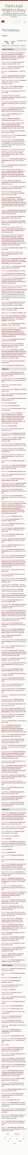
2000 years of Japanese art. (15, 523)
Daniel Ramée (16, 95)
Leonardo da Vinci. (15, 684)
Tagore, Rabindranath (7, 836)
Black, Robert (5, 448)
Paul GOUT (4, 287)
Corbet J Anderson (15, 252)
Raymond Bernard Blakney (15, 827)
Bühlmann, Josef (5, 221)
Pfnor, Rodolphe (5, 95)
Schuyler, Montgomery (7, 308)
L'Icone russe (20, 589)
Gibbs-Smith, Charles (6, 699)
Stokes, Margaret (5, 216)
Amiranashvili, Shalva (6, 460)
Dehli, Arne (4, 165)
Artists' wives (14, 428)
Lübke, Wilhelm (5, 454)
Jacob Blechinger (12, 151)
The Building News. (13, 71)
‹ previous (17, 1134)
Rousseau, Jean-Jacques (7, 1038)
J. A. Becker (21, 101)
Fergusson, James (6, 323)
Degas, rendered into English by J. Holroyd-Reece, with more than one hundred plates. (13, 466)
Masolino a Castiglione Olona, (16, 534)
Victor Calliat (15, 286)
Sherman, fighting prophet (14, 1089)
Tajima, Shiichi (5, 560)
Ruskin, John (4, 403)
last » (15, 1143)
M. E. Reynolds (16, 892)
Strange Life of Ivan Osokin (16, 968)
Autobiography (9, 1011)
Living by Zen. (17, 943)
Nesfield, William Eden (7, 187)
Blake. (11, 1100)
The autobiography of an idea (17, 973)
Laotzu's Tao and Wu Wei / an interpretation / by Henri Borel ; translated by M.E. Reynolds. (13, 893)
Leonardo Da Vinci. (12, 720)
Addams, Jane (5, 1016)
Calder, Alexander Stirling (7, 444)
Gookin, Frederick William (8, 639)
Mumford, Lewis (5, 977)
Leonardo (3, 378)
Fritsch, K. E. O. (5, 158)
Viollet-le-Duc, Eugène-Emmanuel (10, 80)
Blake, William (5, 610)
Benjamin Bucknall (6, 193)
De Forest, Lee (5, 1025)
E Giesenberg (12, 101)
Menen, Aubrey (5, 822)
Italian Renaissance (14, 787)
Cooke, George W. (5, 997)
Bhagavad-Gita (12, 852)
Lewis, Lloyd (4, 1047)
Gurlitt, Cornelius (5, 123)
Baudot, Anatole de (6, 286)
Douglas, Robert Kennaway (8, 872)
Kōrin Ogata (12, 560)
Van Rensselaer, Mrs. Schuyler (8, 135)
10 (10, 1138)
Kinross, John (5, 787)
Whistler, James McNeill (7, 389)
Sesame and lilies (13, 426)
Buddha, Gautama (6, 900)
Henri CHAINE (22, 286)
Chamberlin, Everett (6, 62)
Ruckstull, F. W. (5, 745)
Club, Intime (4, 270)
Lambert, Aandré (5, 169)
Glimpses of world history (17, 855)
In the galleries (14, 516)
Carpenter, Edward (6, 1006)
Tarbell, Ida (4, 1070)
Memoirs (14, 992)
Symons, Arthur (5, 474)
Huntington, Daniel (6, 663)
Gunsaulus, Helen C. (6, 585)
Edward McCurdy (13, 378)
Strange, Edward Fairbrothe (8, 483)
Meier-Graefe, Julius (6, 433)
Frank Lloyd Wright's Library (14, 8)
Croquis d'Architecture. (13, 270)
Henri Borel (18, 912)
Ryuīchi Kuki (21, 560)
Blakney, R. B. (4, 906)
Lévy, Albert (4, 180)
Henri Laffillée (17, 781)
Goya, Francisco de (6, 646)
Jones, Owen (4, 405)
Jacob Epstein (14, 448)
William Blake (14, 714)
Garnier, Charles (5, 91)
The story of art (13, 695)
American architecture (18, 308)
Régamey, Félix (5, 775)
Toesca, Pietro (5, 534)
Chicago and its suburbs (18, 62)
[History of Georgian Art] (18, 460)
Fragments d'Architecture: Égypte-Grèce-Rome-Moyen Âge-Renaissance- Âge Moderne (13, 109)
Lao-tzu (3, 827)
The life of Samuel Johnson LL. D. (18, 1115)
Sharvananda (4, 813)
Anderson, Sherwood (6, 992)
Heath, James (5, 1058)
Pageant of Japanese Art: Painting (16, 528)
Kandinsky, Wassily (6, 578)
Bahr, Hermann (5, 618)
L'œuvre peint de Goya (16, 646)
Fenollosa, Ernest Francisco (8, 413)
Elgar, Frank (4, 704)
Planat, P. (3, 273)
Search (5, 36)
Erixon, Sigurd (5, 519)
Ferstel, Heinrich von (6, 149)
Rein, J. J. (3, 765)
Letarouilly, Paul (5, 248)
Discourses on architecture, (18, 193)
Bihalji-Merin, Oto (6, 658)
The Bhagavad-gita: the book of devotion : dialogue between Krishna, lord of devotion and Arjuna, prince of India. (12, 926)
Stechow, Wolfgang (6, 669)
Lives (7, 1045)
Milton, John (4, 714)
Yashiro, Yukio (4, 523)
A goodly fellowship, (16, 1035)
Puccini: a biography (16, 1054)
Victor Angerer (16, 149)
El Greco (15, 384)
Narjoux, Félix (4, 315)
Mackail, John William (7, 1064)
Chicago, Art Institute (7, 501)
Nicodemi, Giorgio (6, 684)
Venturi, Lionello (5, 734)
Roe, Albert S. (4, 678)
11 (16, 1138)
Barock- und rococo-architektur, (17, 131)
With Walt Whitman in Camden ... (18, 1102)
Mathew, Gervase (5, 372)
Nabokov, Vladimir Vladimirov (8, 1109)
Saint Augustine (5, 989)
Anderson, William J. (6, 266)
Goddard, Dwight (5, 892)
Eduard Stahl (14, 169)
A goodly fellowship (15, 980)
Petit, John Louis (5, 339)
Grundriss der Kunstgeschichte (17, 792)
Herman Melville (14, 977)
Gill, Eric (3, 1011)
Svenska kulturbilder (14, 519)
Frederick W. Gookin (9, 503)
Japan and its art (17, 761)
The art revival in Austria (16, 408)
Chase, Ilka (4, 985)
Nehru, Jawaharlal (6, 855)
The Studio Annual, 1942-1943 (15, 471)
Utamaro (3, 635)
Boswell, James (5, 1115)
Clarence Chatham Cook (18, 454)
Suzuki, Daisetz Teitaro (7, 943)
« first (7, 1134)
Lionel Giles (12, 918)
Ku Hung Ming (5, 859)
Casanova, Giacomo (6, 1093)
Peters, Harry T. (5, 555)
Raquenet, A (4, 118)
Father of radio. (13, 1025)
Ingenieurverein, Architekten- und (10, 328)
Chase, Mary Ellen (5, 980)
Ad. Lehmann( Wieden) (13, 152)
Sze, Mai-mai (4, 574)
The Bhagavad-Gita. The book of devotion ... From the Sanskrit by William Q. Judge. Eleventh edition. (13, 879)
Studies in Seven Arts (15, 474)
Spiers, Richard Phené (7, 86)
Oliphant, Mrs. (5, 802)
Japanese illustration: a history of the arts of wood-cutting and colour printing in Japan (14, 484)
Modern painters (12, 403)
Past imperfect (11, 985)
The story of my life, (15, 1008)
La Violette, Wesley (6, 886)
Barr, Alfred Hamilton (7, 751)
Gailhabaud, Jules (5, 258)
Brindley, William (5, 235)
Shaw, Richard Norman (7, 140)
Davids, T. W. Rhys (5, 864)
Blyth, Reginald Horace (7, 947)
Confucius (3, 849)
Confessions (13, 989)
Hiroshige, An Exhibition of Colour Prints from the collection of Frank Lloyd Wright (13, 630)
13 (8, 1141)
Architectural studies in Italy (19, 266)
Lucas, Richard (5, 101)
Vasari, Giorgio (5, 394)
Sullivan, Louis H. (5, 478)
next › (20, 1141)
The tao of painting (13, 574)
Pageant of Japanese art (14, 545)
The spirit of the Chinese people (16, 859)
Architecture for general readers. (17, 361)
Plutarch (3, 1045)
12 (23, 1138)
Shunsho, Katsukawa (6, 398)
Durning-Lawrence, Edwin (7, 1078)
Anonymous (4, 66)
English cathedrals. (21, 135)
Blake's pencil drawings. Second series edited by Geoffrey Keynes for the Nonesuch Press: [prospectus (13, 710)
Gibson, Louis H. (5, 349)
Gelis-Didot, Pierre (6, 781)
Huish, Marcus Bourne (6, 761)
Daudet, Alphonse (6, 428)
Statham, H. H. (5, 361)
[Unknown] (16, 836)
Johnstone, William (6, 437)
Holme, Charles (5, 408)
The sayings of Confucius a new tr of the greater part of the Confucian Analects (11, 920)
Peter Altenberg (16, 618)
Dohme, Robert (5, 131)
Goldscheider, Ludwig (6, 384)
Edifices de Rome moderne (16, 248)
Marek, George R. (5, 1054)
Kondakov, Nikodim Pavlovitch (9, 589)
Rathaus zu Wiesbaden (12, 114)
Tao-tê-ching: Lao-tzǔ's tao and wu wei (16, 914)
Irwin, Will (4, 1020)
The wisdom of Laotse (19, 831)
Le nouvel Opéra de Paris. (16, 91)
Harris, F (3, 1121)
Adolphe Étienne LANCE (15, 287)
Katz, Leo (3, 725)
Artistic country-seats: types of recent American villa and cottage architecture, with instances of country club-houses (13, 279)
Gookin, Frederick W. (6, 593)
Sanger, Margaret (5, 1029)
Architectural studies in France (18, 339)
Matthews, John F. (6, 569)
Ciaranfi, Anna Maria (6, 604)
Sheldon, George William (7, 278)
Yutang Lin (10, 831)
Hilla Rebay (16, 578)
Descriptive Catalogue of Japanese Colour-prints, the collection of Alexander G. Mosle (13, 595)
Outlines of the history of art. (8, 456)
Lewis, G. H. (4, 1127)
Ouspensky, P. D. (5, 968)
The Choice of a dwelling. (17, 313)
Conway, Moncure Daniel (7, 1001)
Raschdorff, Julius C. (6, 227)
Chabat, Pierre (5, 108)
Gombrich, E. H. (5, 695)
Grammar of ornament (13, 405)
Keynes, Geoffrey (5, 1100)
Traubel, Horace (5, 1102)
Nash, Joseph (4, 252)
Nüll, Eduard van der (6, 53)
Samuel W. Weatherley (18, 235)
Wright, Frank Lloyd (6, 489)
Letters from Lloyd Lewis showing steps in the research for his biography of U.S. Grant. (12, 1049)
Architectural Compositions (13, 365)
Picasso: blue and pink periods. (15, 704)
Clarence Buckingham (18, 501)
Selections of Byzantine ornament (16, 165)
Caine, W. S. (4, 954)
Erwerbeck (4, 114)
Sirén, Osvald (4, 549)
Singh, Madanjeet (5, 739)
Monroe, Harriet (5, 516)
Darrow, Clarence (5, 1008)
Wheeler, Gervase (5, 313)
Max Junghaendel (17, 123)
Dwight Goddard (10, 912)
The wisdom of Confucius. (13, 932)
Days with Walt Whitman (17, 1006)
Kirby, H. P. (4, 365)
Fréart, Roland (5, 197)
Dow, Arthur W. (5, 841)
